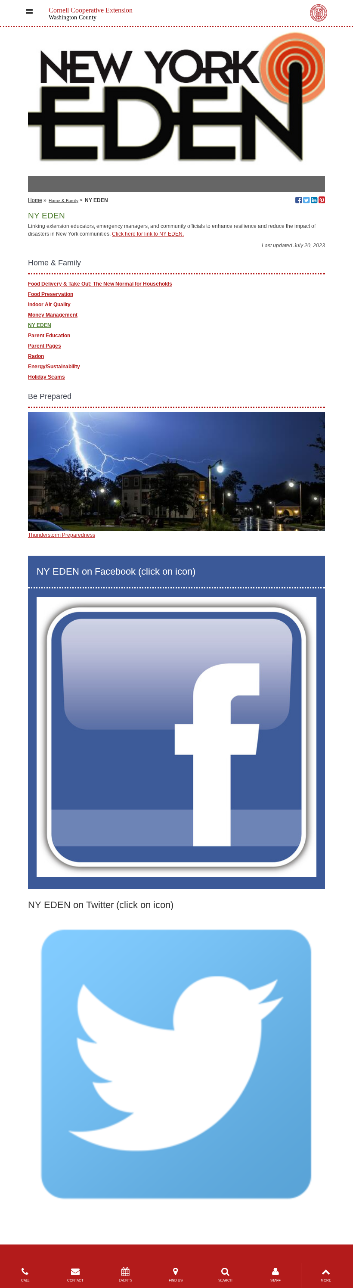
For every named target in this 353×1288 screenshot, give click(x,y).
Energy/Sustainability (54, 367)
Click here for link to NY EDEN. (148, 234)
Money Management (52, 315)
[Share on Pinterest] (322, 201)
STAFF (275, 1280)
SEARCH (225, 1280)
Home (35, 200)
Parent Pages (44, 346)
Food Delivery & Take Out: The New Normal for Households (100, 284)
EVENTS (125, 1280)
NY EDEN (39, 325)
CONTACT (75, 1280)
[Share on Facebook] (298, 201)
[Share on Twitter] (306, 201)
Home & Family (63, 200)
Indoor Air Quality (49, 305)
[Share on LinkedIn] (314, 201)
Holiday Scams (46, 377)
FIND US (176, 1280)
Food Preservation (50, 294)
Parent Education (49, 336)
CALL (25, 1280)
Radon (36, 356)
